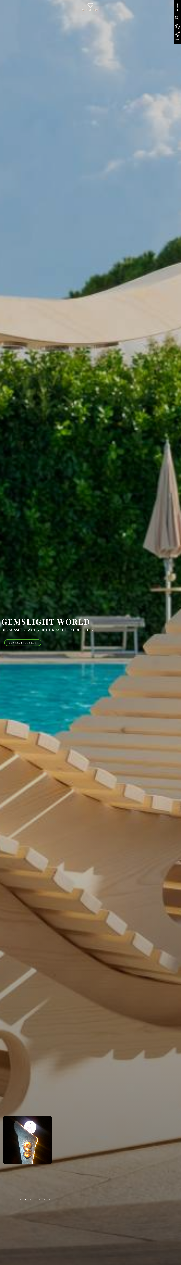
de (177, 40)
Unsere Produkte (23, 642)
